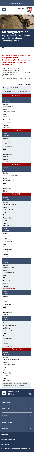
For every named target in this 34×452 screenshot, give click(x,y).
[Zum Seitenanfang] (31, 394)
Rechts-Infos (7, 422)
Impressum (5, 444)
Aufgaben (5, 409)
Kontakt (5, 415)
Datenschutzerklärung (8, 439)
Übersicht (4, 435)
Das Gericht (6, 402)
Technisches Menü (16, 3)
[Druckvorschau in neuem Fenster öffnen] (28, 394)
